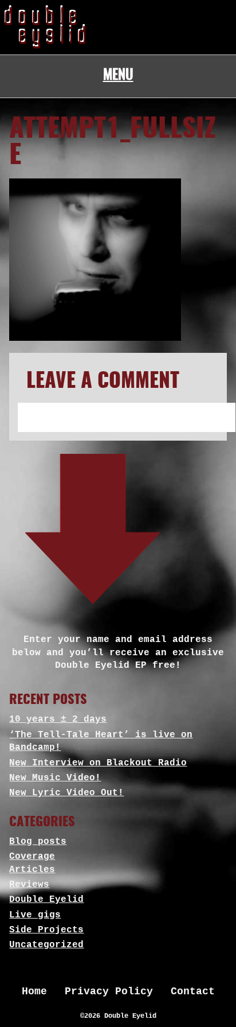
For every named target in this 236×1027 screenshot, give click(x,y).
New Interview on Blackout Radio (98, 763)
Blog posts (37, 842)
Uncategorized (46, 945)
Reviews (29, 885)
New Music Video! (55, 778)
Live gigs (35, 915)
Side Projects (46, 930)
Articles (32, 870)
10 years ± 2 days (58, 719)
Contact (193, 991)
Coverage (32, 856)
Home (34, 991)
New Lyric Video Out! (66, 793)
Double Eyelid (46, 899)
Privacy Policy (109, 991)
